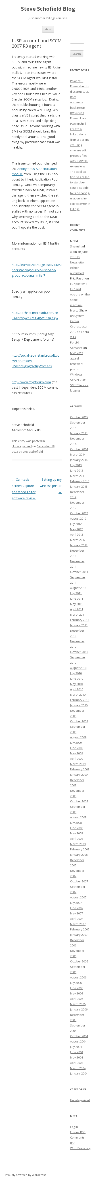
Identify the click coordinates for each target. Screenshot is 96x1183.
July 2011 (76, 593)
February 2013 (79, 481)
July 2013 (76, 465)
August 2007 (78, 897)
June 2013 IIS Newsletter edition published (79, 262)
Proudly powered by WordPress (25, 1175)
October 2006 (79, 961)
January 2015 (79, 433)
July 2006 (76, 983)
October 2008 (79, 801)
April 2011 (76, 609)
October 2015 (79, 417)
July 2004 (76, 1047)
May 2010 (76, 684)
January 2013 (79, 486)
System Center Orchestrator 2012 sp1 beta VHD (79, 326)
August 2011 (78, 588)
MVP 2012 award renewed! (76, 358)
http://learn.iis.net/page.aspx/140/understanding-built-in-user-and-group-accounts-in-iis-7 (37, 270)
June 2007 (76, 908)
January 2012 (79, 545)
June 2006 (76, 988)
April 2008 (76, 839)
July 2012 (76, 524)
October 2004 (79, 1036)
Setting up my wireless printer (51, 485)
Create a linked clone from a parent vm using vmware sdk (79, 139)
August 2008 (78, 817)
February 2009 (79, 769)
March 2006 (78, 1004)
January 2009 (79, 775)
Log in (74, 1127)
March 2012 (78, 540)
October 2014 (79, 449)
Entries (78, 1132)
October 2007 (79, 881)
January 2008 (79, 855)
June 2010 (76, 679)
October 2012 (79, 513)
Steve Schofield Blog (48, 8)
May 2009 (76, 753)
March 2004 (78, 1068)
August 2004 (78, 1041)
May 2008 (76, 833)
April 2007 (76, 919)
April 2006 (76, 999)
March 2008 (78, 844)
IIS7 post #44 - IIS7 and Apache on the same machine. (80, 294)
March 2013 (78, 476)
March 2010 (78, 695)
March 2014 (78, 454)
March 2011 (78, 615)
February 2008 (79, 849)
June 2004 (76, 1052)
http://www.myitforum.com (31, 382)
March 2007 (78, 924)
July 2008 (76, 823)
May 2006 (76, 993)
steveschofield (33, 452)
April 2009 (76, 759)
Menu (48, 29)
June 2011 (76, 599)
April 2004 (76, 1063)
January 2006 (79, 1009)
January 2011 (79, 625)
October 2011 (79, 572)
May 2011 (76, 604)
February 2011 (79, 620)
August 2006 (78, 977)
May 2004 (76, 1057)
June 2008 (76, 828)
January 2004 (79, 1073)
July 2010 (76, 673)
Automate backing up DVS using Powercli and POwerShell (79, 113)
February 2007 (79, 929)
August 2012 (78, 518)
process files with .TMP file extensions (79, 161)
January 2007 (79, 935)
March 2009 (78, 764)
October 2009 (79, 721)
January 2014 (79, 460)
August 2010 (78, 668)
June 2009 (76, 748)
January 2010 (79, 705)
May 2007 (76, 913)
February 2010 (79, 700)
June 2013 (76, 470)
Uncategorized (22, 446)
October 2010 (79, 652)
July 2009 (76, 743)
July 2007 (76, 903)
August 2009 (78, 737)
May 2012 (76, 529)
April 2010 (76, 689)
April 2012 (76, 534)
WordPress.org (80, 1148)
